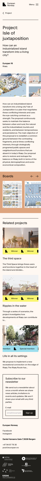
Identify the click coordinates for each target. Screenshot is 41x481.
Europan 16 (8, 63)
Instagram (7, 434)
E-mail (8, 408)
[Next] (37, 176)
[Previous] (32, 176)
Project (8, 13)
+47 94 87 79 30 (10, 445)
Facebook (7, 431)
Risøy (5, 66)
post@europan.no (11, 448)
